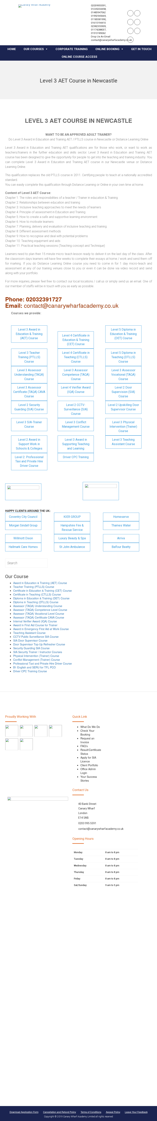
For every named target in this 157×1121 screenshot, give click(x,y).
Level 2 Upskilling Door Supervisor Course (123, 407)
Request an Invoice (87, 740)
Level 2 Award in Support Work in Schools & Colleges (29, 444)
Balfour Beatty (121, 547)
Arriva (121, 538)
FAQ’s (84, 746)
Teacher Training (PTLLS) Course (33, 587)
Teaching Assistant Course (29, 633)
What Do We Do (90, 727)
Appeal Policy (113, 1112)
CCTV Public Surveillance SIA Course (36, 636)
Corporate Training (72, 49)
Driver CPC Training (76, 457)
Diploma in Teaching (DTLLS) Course (35, 602)
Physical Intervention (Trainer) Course (36, 656)
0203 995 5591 (87, 823)
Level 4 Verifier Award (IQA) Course (76, 390)
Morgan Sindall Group (23, 525)
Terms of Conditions (91, 1112)
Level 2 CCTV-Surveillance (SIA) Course (76, 409)
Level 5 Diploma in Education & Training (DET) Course (123, 334)
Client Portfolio (89, 765)
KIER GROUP (72, 517)
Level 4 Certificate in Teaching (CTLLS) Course (76, 357)
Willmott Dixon (23, 538)
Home (11, 49)
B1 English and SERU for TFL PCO (34, 667)
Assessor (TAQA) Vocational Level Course (38, 613)
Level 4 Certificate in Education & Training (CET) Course (76, 340)
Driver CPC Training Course (30, 671)
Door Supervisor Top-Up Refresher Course (39, 644)
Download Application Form (24, 1112)
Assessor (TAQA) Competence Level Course (40, 610)
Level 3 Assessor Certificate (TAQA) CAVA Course (29, 392)
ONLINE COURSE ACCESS (79, 57)
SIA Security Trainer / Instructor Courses (37, 652)
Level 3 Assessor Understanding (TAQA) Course (29, 374)
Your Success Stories (88, 778)
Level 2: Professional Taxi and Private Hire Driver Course (29, 461)
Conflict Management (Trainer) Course (36, 660)
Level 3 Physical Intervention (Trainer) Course (123, 426)
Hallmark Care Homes (23, 547)
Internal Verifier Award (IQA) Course (35, 621)
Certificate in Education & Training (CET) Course (42, 590)
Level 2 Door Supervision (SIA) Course (123, 392)
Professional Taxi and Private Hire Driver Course (42, 663)
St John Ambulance (72, 547)
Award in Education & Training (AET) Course (40, 583)
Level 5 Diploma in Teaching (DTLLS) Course (123, 357)
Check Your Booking (87, 732)
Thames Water (121, 525)
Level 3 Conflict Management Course (76, 424)
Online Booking (107, 49)
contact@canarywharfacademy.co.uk (100, 828)
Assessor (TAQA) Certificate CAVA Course (38, 617)
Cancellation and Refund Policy (59, 1112)
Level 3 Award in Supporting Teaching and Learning (75, 444)
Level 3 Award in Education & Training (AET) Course (29, 334)
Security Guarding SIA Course (31, 648)
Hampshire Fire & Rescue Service (72, 528)
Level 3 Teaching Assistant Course (123, 442)
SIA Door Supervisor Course (30, 640)
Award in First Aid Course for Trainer (35, 625)
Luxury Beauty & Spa (72, 538)
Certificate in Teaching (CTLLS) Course (37, 594)
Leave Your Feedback (136, 1112)
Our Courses (34, 49)
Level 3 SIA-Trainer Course (29, 424)
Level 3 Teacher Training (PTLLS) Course (29, 357)
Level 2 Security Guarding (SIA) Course (29, 407)
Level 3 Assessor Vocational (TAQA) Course (123, 374)
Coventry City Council (23, 517)
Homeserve (121, 517)
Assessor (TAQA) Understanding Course (37, 606)
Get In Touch (141, 49)
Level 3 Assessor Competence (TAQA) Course (75, 374)
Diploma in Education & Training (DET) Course (41, 598)
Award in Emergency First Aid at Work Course (41, 629)
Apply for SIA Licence (88, 759)
